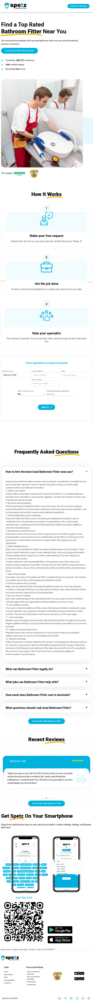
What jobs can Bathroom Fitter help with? (32, 682)
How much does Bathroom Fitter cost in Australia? (38, 695)
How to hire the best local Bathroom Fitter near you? (39, 471)
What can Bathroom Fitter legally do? (29, 669)
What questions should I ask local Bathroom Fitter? (38, 708)
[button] (46, 472)
